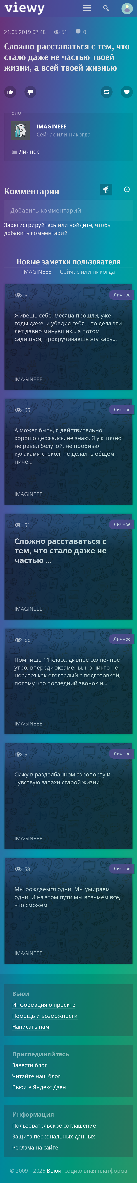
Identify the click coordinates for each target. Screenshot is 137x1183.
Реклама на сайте (35, 1147)
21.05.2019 (17, 32)
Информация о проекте (43, 1004)
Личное (29, 151)
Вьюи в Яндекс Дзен (39, 1087)
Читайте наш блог (36, 1076)
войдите (80, 225)
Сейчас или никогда (63, 130)
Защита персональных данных (53, 1136)
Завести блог (29, 1065)
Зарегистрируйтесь (30, 225)
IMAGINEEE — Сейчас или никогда (68, 271)
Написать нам (30, 1026)
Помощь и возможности (45, 1015)
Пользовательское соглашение (54, 1125)
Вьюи (54, 1170)
